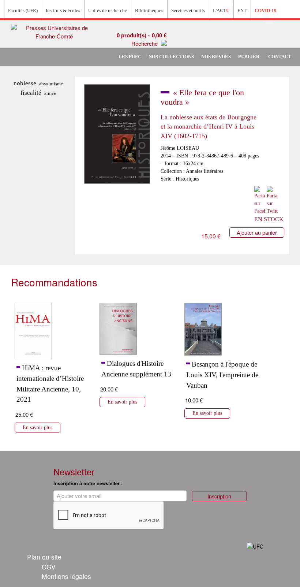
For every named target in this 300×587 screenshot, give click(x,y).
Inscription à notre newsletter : (88, 483)
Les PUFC (130, 56)
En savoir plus (37, 427)
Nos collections (171, 56)
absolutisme (51, 83)
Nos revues (216, 56)
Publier (248, 56)
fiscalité (30, 92)
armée (50, 93)
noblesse (25, 83)
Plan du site (44, 556)
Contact (279, 56)
